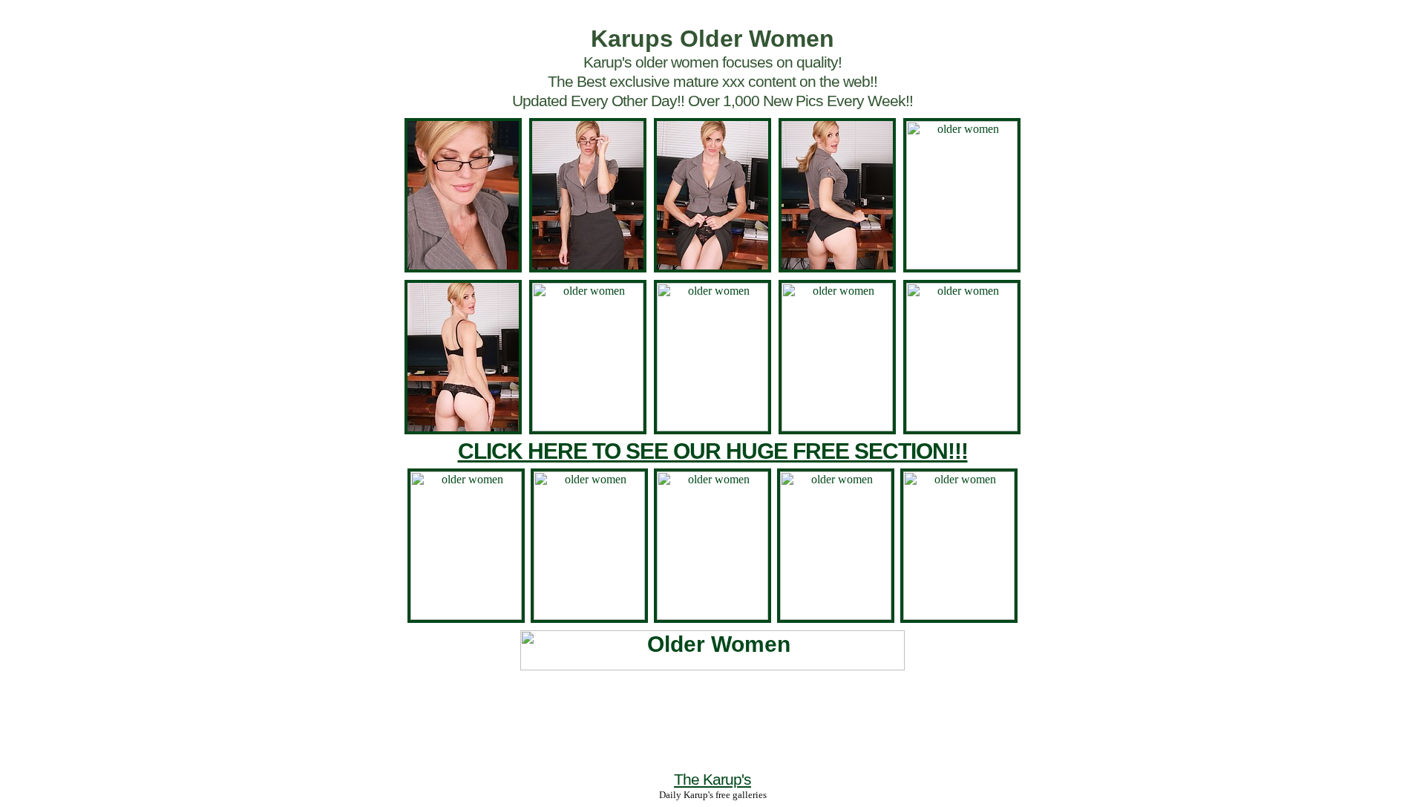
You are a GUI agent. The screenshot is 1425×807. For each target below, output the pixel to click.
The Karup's (712, 779)
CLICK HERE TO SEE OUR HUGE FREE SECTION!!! (713, 451)
